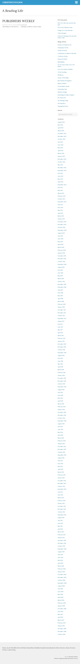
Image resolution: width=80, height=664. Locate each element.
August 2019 (61, 267)
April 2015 (60, 401)
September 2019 (62, 264)
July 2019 (60, 270)
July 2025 (60, 142)
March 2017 (61, 335)
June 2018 (60, 293)
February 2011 (61, 534)
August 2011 (61, 517)
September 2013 (62, 455)
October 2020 (61, 227)
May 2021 (60, 210)
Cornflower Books (63, 56)
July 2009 (60, 589)
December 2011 (62, 506)
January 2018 (61, 307)
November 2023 (62, 167)
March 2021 (61, 216)
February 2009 (62, 603)
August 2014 (61, 423)
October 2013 (61, 452)
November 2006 (62, 631)
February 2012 (61, 500)
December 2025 (62, 133)
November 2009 (62, 577)
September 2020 (62, 230)
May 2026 (60, 125)
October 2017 (61, 315)
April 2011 (60, 529)
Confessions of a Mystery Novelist (67, 53)
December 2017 (62, 310)
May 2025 (60, 147)
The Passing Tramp (63, 100)
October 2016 (61, 349)
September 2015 (62, 386)
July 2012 (60, 492)
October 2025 (61, 139)
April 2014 (60, 435)
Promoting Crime (62, 89)
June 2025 (60, 145)
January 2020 (61, 253)
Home (4, 648)
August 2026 (61, 122)
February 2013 (61, 475)
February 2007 (62, 623)
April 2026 (60, 128)
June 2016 (60, 361)
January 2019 (61, 281)
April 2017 (60, 332)
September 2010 (62, 549)
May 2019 (60, 276)
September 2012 (62, 489)
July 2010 (60, 554)
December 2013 (62, 446)
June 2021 (60, 207)
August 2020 (61, 233)
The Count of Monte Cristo (65, 27)
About (68, 648)
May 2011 (60, 526)
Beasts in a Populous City (64, 45)
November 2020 (62, 224)
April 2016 (60, 367)
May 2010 (60, 560)
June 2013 (60, 463)
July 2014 (60, 426)
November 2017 (62, 313)
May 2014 (60, 432)
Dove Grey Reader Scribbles (65, 69)
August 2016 (61, 355)
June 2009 (60, 591)
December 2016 (62, 344)
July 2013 (60, 460)
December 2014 (62, 412)
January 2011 (61, 537)
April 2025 (60, 150)
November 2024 (62, 159)
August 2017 (61, 321)
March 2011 (61, 532)
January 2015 (61, 409)
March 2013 (61, 472)
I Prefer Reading (62, 72)
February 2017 (61, 338)
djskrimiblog (61, 62)
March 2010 (61, 566)
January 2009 (61, 606)
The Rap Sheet (61, 103)
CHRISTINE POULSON (12, 2)
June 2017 (60, 327)
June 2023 (60, 176)
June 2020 (60, 239)
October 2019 (61, 261)
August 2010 (61, 551)
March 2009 (61, 600)
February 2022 (62, 196)
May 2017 (60, 330)
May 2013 (60, 466)
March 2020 (61, 247)
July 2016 (60, 358)
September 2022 (62, 184)
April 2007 (60, 617)
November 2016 (62, 347)
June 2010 (60, 557)
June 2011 (60, 523)
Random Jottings (62, 92)
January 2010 (61, 571)
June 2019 (60, 273)
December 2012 (62, 480)
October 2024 (61, 162)
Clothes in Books (62, 50)
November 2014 (62, 415)
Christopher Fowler (63, 47)
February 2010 (62, 569)
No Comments (22, 25)
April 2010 (60, 563)
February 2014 (61, 441)
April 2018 (60, 298)
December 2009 (62, 574)
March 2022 (61, 193)
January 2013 (61, 478)
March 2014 (61, 438)
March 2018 (61, 301)
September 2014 (62, 421)
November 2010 (62, 543)
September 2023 (62, 170)
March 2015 (61, 404)
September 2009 (62, 583)
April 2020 (60, 244)
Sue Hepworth (62, 97)
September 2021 (62, 201)
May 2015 (60, 398)
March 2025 (61, 153)
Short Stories (60, 648)
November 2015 (62, 381)
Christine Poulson (73, 656)
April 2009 (60, 597)
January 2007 (61, 626)
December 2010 (62, 540)
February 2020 (62, 250)
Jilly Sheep (60, 75)
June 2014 (60, 429)
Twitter (4, 650)
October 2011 (61, 512)
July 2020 (60, 236)
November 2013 (62, 449)
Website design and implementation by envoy (66, 658)
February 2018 (61, 304)
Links (10, 650)
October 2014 (61, 418)
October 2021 (61, 199)
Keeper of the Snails (63, 78)
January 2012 (61, 503)
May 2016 (60, 364)
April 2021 (60, 213)
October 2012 (61, 486)
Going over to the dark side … (66, 30)
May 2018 (60, 295)
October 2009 (61, 580)
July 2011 (60, 520)
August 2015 (61, 389)
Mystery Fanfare (62, 83)
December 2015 (62, 378)
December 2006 (62, 628)
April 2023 (60, 182)
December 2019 (62, 256)
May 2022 (60, 190)
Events (72, 648)
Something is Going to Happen (66, 95)
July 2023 (60, 173)
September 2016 (62, 352)
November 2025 (62, 136)
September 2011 (62, 515)
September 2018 (62, 287)
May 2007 (60, 614)
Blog (13, 650)
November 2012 (62, 483)
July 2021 (60, 204)
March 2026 (61, 130)
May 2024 (60, 165)
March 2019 (61, 278)
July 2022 (60, 187)
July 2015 (60, 392)
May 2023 (60, 179)
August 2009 (61, 586)
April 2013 (60, 469)
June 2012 (60, 495)
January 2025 (61, 156)
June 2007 (60, 611)
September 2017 (62, 318)
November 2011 (62, 509)
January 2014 (61, 443)
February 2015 (62, 406)
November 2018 (62, 284)
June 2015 (60, 395)
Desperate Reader (62, 59)
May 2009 (60, 594)
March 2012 (61, 497)
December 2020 (62, 221)
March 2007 (61, 620)
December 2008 (62, 608)
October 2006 (61, 634)
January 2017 (61, 341)
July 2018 (60, 290)
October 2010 (61, 546)
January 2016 (61, 375)
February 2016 (61, 372)
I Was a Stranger (62, 33)
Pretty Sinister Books (63, 86)
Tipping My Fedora (63, 106)
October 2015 (61, 384)
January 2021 (61, 219)
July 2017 (60, 324)
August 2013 (61, 458)
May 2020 (60, 241)
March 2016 (61, 369)
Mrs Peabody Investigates (64, 80)
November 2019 (62, 258)
